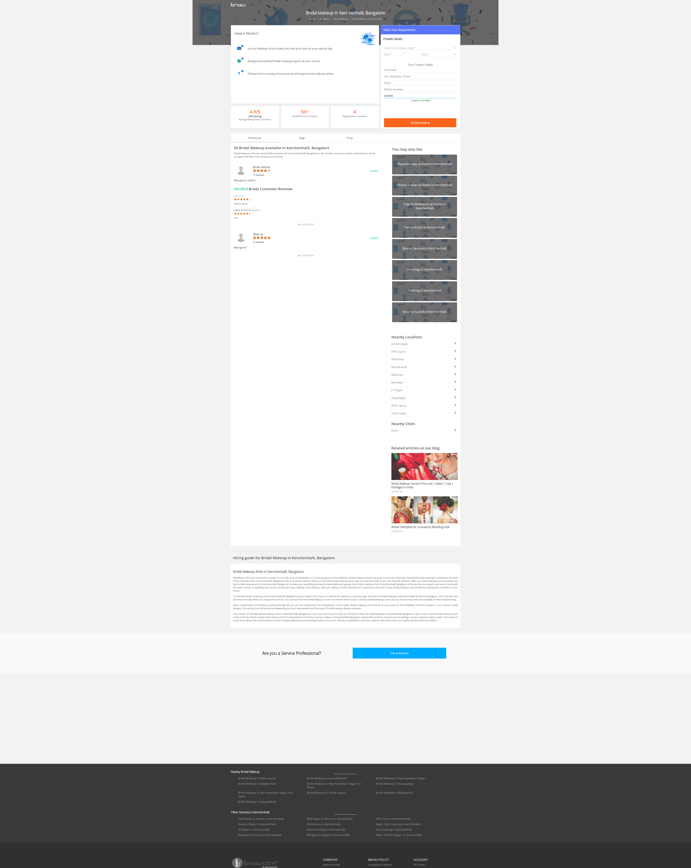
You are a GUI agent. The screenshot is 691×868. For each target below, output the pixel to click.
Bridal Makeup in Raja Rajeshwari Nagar (400, 778)
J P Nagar (397, 390)
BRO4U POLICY (378, 860)
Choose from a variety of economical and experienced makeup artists (291, 73)
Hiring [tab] (350, 137)
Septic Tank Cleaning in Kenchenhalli (398, 824)
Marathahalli (399, 367)
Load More (307, 224)
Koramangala (399, 344)
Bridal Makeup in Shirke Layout (326, 792)
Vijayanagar (398, 398)
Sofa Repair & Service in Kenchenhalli (261, 818)
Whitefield (397, 359)
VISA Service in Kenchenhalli (393, 818)
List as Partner (399, 653)
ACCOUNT (421, 860)
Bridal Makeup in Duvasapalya (395, 783)
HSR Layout (398, 351)
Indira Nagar (399, 413)
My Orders (419, 864)
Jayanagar (397, 382)
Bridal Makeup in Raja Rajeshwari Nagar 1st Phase (334, 785)
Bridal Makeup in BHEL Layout (257, 778)
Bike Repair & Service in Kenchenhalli (330, 818)
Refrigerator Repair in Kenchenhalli (328, 835)
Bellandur (397, 374)
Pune (394, 430)
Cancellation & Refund (380, 864)
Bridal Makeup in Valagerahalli (257, 783)
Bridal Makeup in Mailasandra (394, 792)
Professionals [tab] (254, 137)
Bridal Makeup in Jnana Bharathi (327, 778)
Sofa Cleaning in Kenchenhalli (394, 829)
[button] (420, 29)
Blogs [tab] (302, 137)
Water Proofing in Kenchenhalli (326, 829)
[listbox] (420, 48)
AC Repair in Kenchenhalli (254, 829)
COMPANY (330, 860)
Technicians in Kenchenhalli (324, 824)
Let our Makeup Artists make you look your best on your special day (290, 48)
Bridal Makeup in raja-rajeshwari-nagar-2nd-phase (265, 794)
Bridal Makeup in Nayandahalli (257, 801)
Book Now (419, 123)
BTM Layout (398, 405)
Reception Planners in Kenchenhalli (259, 835)
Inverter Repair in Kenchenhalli (257, 824)
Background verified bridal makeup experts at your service (284, 61)
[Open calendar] (404, 53)
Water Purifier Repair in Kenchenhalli (399, 835)
